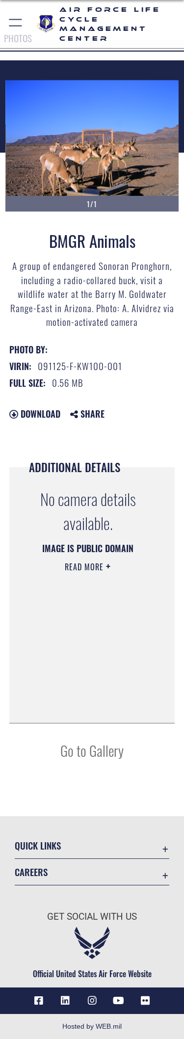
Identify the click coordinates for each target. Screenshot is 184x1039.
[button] (16, 24)
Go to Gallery (92, 750)
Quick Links (38, 845)
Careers (31, 872)
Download (39, 413)
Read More (85, 567)
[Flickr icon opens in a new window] (145, 1000)
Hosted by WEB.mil (92, 1026)
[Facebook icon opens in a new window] (38, 1000)
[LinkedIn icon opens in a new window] (65, 1000)
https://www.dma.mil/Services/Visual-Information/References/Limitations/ (85, 691)
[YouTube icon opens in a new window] (118, 1000)
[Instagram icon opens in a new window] (92, 1000)
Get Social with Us (92, 916)
